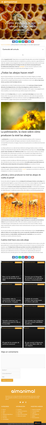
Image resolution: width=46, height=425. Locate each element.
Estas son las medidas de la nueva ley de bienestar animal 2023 (12, 278)
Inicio (2, 44)
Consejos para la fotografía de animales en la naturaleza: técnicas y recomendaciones (34, 278)
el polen (24, 169)
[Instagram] (26, 402)
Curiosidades (7, 44)
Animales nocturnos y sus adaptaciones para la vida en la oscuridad (11, 322)
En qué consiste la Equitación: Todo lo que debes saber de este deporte (34, 344)
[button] (2, 2)
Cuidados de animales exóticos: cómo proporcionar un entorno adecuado (33, 300)
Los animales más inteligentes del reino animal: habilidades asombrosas (34, 322)
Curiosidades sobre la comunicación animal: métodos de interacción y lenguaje (12, 300)
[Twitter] (23, 402)
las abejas (21, 66)
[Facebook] (20, 402)
